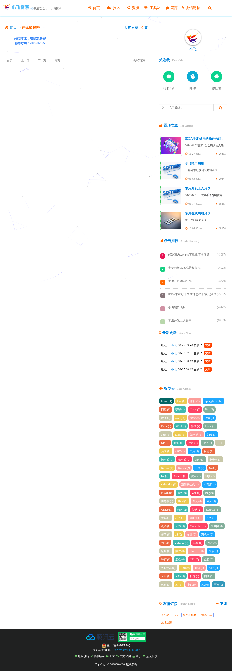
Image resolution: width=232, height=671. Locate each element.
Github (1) (166, 509)
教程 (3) (165, 584)
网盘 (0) (165, 409)
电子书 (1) (215, 459)
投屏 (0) (194, 576)
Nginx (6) (195, 409)
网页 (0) (218, 584)
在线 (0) (191, 534)
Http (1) (209, 409)
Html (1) (182, 501)
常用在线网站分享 (197, 213)
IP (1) (220, 442)
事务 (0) (182, 493)
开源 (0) (185, 568)
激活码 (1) (196, 434)
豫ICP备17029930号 (118, 645)
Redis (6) (166, 426)
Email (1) (180, 434)
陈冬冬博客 (189, 615)
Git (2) (164, 476)
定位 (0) (180, 559)
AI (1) (178, 584)
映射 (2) (182, 509)
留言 (174, 8)
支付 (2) (199, 468)
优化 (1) (207, 442)
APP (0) (213, 568)
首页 (96, 8)
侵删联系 (99, 656)
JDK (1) (179, 517)
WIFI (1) (181, 426)
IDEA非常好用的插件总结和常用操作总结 (194, 294)
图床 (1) (211, 501)
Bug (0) (209, 493)
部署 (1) (180, 409)
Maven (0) (166, 493)
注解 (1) (194, 451)
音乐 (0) (165, 576)
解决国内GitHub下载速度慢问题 (194, 254)
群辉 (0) (165, 559)
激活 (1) (196, 476)
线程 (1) (180, 451)
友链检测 (125, 656)
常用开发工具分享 (197, 188)
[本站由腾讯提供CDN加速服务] (100, 641)
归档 (112, 656)
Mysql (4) (166, 401)
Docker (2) (184, 468)
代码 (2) (196, 509)
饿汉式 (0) (184, 459)
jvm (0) (165, 442)
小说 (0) (191, 584)
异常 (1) (193, 442)
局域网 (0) (217, 526)
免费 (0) (208, 559)
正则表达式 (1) (190, 484)
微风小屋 (206, 615)
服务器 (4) (167, 501)
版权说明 (83, 656)
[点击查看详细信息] (193, 37)
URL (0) (194, 559)
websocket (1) (168, 484)
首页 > (16, 27)
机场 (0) (165, 526)
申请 (223, 604)
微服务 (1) (195, 517)
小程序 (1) (210, 484)
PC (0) (205, 584)
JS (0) (178, 534)
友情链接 (193, 8)
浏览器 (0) (207, 534)
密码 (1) (165, 517)
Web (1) (196, 493)
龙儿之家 (166, 622)
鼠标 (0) (197, 543)
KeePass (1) (212, 509)
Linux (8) (210, 426)
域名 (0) (165, 551)
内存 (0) (212, 543)
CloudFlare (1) (198, 526)
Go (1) (212, 468)
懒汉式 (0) (167, 459)
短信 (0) (165, 534)
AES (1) (210, 517)
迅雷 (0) (209, 418)
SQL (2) (210, 476)
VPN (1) (180, 526)
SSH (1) (165, 434)
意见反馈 (151, 656)
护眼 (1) (178, 442)
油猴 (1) (211, 434)
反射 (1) (208, 451)
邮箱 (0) (199, 568)
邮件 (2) (195, 401)
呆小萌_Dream (169, 615)
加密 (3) (199, 459)
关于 (138, 656)
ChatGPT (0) (197, 551)
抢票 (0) (195, 418)
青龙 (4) (197, 501)
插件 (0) (180, 551)
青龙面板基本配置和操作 (194, 268)
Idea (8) (181, 401)
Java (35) (180, 418)
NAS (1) (180, 576)
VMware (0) (181, 543)
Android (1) (179, 476)
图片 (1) (208, 576)
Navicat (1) (167, 468)
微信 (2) (195, 426)
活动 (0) (165, 451)
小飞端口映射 (194, 163)
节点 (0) (213, 551)
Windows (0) (168, 568)
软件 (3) (165, 418)
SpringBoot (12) (213, 401)
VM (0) (165, 543)
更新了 (202, 345)
